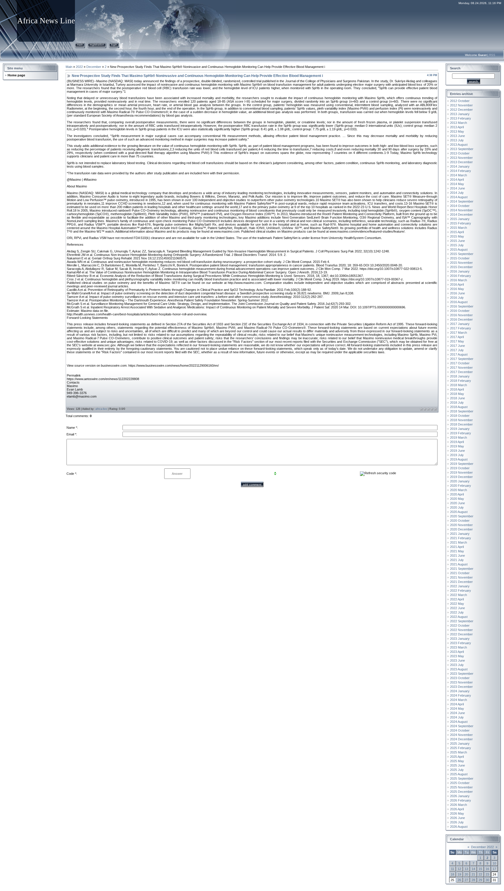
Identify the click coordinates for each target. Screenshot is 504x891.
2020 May (457, 498)
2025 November (461, 787)
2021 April (457, 547)
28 (473, 880)
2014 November (461, 210)
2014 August (459, 197)
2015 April (457, 232)
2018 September (461, 411)
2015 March (458, 227)
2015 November (461, 262)
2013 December (461, 162)
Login (114, 44)
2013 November (461, 157)
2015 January (460, 219)
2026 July (457, 822)
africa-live (101, 408)
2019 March (458, 437)
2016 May (457, 289)
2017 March (458, 332)
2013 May (457, 131)
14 (473, 869)
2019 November (461, 472)
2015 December (461, 267)
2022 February (460, 590)
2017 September (461, 359)
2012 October (460, 101)
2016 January (460, 271)
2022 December (461, 634)
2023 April (457, 651)
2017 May (457, 341)
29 (480, 880)
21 (473, 874)
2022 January (460, 586)
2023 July (457, 665)
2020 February (460, 485)
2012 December (461, 109)
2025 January (460, 743)
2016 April (457, 284)
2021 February (460, 538)
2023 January (460, 638)
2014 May (457, 184)
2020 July (457, 507)
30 (487, 880)
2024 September (461, 726)
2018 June (457, 398)
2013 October (460, 153)
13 (466, 869)
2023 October (460, 678)
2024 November (461, 735)
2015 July (457, 245)
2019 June (457, 450)
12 (459, 869)
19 (459, 874)
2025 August (459, 774)
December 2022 (482, 847)
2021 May (457, 551)
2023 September (461, 673)
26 (459, 880)
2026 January (460, 796)
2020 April (457, 494)
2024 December (461, 739)
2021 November (461, 577)
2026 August (459, 826)
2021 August (459, 564)
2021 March (458, 542)
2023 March (458, 647)
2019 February (460, 433)
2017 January (460, 324)
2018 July (457, 402)
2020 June (457, 503)
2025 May (457, 761)
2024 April (457, 704)
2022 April (457, 599)
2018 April (457, 389)
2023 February (460, 643)
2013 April (457, 127)
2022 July (457, 612)
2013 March (458, 122)
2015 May (457, 236)
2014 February (460, 171)
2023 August (459, 669)
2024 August (459, 721)
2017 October (460, 363)
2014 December (461, 214)
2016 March (458, 280)
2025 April (457, 756)
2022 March (458, 595)
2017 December (461, 372)
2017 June (457, 345)
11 (452, 869)
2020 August (459, 512)
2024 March (458, 700)
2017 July (457, 350)
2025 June (457, 765)
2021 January (460, 533)
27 (466, 880)
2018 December (461, 424)
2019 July (457, 455)
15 (480, 869)
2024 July (457, 717)
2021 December (461, 582)
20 (466, 874)
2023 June (457, 660)
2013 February (460, 118)
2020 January (460, 481)
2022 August (459, 616)
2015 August (459, 249)
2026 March (458, 804)
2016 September (461, 306)
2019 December (461, 477)
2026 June (457, 818)
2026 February (460, 800)
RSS (492, 55)
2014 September (461, 201)
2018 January (460, 376)
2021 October (460, 573)
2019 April (457, 442)
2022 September (461, 621)
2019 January (460, 428)
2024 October (460, 730)
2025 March (458, 752)
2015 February (460, 223)
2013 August (459, 144)
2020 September (461, 516)
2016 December (461, 319)
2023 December (461, 686)
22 (480, 874)
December (93, 66)
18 (452, 874)
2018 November (461, 420)
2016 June (457, 293)
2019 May (457, 446)
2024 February (460, 695)
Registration (97, 44)
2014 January (460, 166)
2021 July (457, 560)
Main (80, 44)
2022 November (461, 630)
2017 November (461, 367)
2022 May (457, 603)
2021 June (457, 555)
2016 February (460, 275)
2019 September (461, 463)
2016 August (459, 302)
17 (494, 869)
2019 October (460, 468)
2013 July (457, 140)
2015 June (457, 240)
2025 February (460, 748)
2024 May (457, 708)
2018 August (459, 407)
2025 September (461, 778)
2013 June (457, 136)
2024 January (460, 691)
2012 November (461, 105)
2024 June (457, 713)
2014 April (457, 179)
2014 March (458, 175)
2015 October (460, 258)
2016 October (460, 310)
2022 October (460, 625)
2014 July (457, 192)
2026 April (457, 809)
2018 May (457, 394)
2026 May (457, 813)
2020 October (460, 520)
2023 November (461, 682)
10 (494, 863)
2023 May (457, 656)
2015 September (461, 254)
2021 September (461, 568)
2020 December (461, 529)
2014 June (457, 188)
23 (487, 874)
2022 (79, 66)
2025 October (460, 783)
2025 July (457, 770)
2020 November (461, 525)
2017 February (460, 328)
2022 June (457, 608)
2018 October (460, 415)
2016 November (461, 315)
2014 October (460, 206)
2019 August (459, 459)
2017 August (459, 354)
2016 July (457, 297)
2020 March (458, 490)
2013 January (460, 114)
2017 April (457, 337)
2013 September (461, 149)
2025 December (461, 791)
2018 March (458, 385)
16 (487, 869)
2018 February (460, 380)
